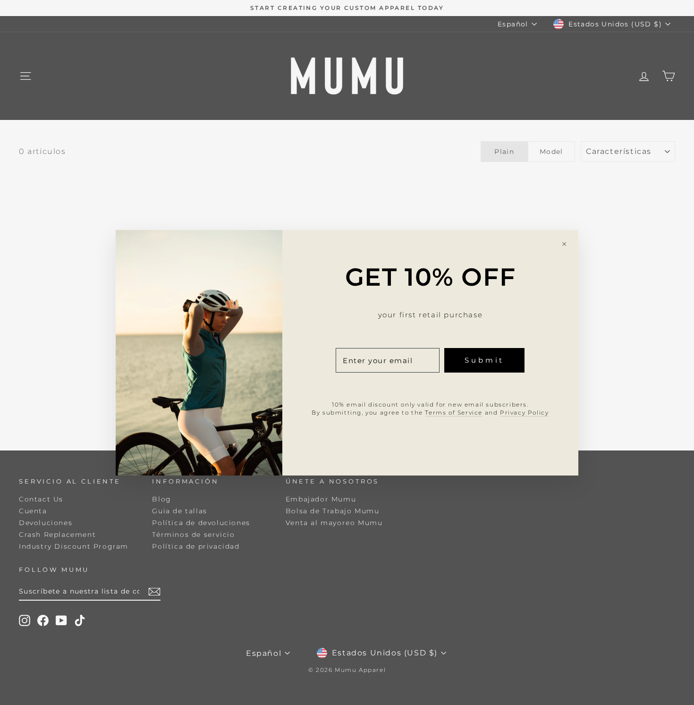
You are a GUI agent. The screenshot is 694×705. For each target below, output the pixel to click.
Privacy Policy (524, 412)
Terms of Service (453, 412)
